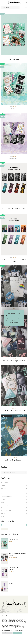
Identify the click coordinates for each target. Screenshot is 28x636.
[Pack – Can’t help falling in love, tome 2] (14, 385)
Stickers (3, 513)
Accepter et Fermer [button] (18, 632)
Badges (3, 485)
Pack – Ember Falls (14, 59)
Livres (2, 502)
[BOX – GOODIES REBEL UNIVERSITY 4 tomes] (14, 181)
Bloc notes (4, 488)
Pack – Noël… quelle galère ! (14, 460)
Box (2, 491)
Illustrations (4, 499)
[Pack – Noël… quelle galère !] (14, 435)
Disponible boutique (6, 496)
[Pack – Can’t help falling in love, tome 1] (14, 336)
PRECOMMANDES (6, 510)
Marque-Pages (5, 505)
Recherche (25, 472)
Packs (2, 507)
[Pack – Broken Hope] (14, 286)
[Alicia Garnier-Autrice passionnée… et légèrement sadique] (14, 2)
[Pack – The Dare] (14, 133)
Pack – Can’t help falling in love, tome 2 (14, 410)
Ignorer (16, 322)
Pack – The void (14, 109)
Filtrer (4, 529)
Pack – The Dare (14, 158)
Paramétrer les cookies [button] (7, 632)
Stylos (2, 516)
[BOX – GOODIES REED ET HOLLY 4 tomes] (14, 232)
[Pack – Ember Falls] (14, 34)
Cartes (2, 493)
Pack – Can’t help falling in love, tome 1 (14, 361)
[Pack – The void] (14, 84)
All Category (4, 482)
